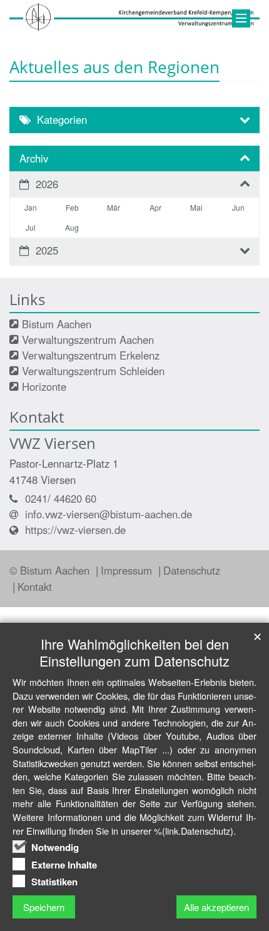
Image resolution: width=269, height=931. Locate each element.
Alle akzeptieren (216, 906)
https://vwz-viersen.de (75, 529)
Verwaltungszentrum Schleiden (93, 370)
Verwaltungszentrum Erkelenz (91, 355)
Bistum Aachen (56, 323)
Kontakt (35, 586)
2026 (47, 183)
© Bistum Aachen (51, 570)
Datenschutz (191, 570)
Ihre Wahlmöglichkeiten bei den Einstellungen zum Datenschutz (134, 652)
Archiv (33, 158)
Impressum (128, 570)
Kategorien (62, 119)
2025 (47, 250)
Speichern (43, 906)
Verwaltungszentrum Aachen (88, 339)
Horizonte (44, 386)
